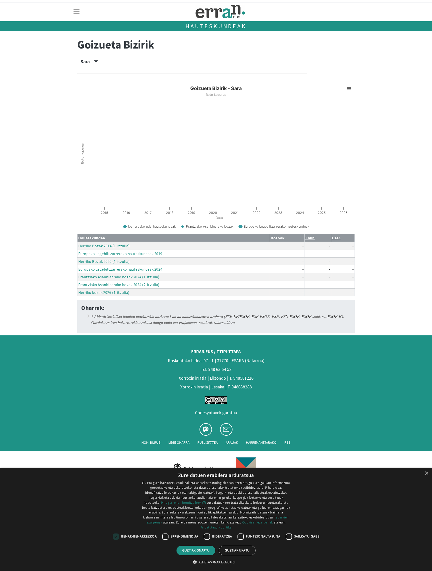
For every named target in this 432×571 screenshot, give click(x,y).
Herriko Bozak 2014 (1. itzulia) (104, 245)
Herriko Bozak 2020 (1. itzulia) (104, 261)
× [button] (426, 473)
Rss (287, 442)
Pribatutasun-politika (216, 527)
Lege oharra (179, 442)
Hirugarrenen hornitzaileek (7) (183, 502)
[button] (216, 562)
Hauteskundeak (216, 26)
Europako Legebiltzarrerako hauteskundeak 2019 (120, 253)
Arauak (232, 442)
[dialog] (216, 519)
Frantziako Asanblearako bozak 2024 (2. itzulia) (118, 284)
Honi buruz (151, 442)
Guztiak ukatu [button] (237, 550)
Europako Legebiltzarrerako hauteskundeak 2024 (120, 269)
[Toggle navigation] (76, 11)
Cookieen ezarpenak (257, 522)
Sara (87, 62)
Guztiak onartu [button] (196, 550)
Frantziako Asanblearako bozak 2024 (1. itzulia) (118, 276)
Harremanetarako (261, 442)
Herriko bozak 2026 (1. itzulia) (103, 292)
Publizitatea (208, 442)
